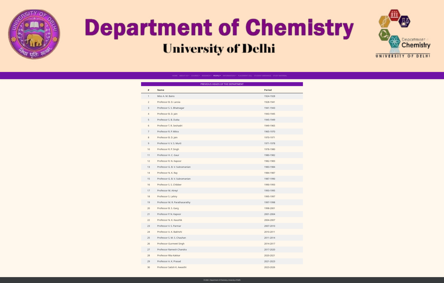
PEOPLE (216, 75)
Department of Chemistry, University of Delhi (225, 280)
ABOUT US (183, 75)
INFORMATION (229, 75)
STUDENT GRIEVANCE (262, 75)
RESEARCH (206, 75)
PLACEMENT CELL (245, 75)
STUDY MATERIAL (280, 75)
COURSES (195, 75)
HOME (174, 75)
